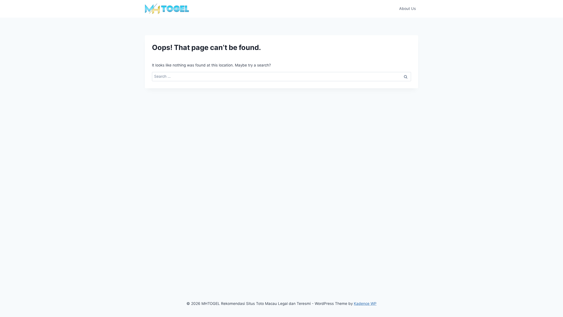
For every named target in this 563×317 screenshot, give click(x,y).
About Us (407, 8)
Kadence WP (365, 303)
